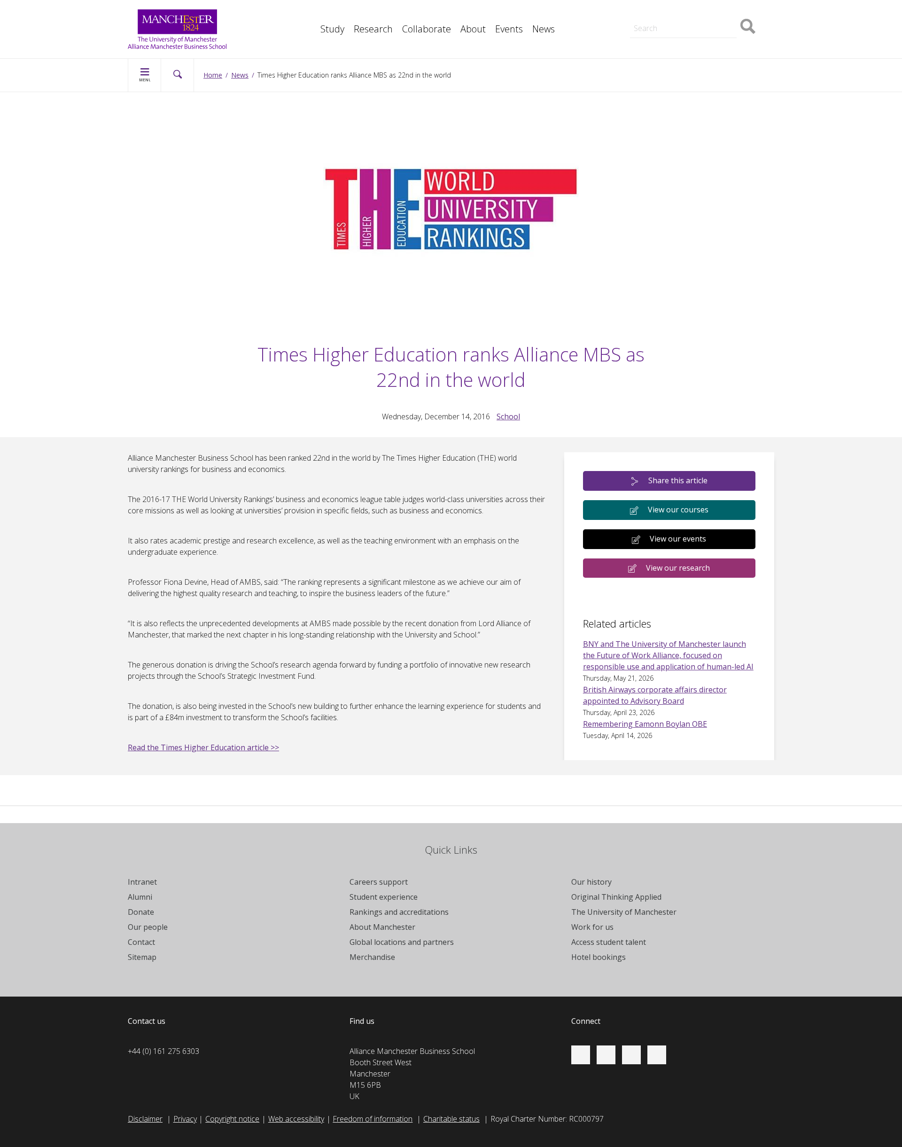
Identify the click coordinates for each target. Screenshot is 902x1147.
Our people (148, 927)
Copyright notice (232, 1119)
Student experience (384, 897)
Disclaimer (145, 1119)
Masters (636, 13)
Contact (141, 942)
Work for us (592, 927)
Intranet (142, 882)
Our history (591, 882)
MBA (307, 13)
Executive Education (493, 13)
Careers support (379, 882)
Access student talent (608, 942)
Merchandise (372, 957)
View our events (678, 539)
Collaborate (426, 29)
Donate (141, 912)
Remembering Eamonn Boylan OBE (645, 724)
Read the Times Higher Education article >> (203, 747)
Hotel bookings (598, 957)
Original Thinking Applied (616, 897)
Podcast (313, 34)
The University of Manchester (623, 912)
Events (509, 29)
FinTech (312, 34)
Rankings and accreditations (399, 912)
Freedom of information (372, 1119)
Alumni (140, 897)
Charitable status (451, 1119)
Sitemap (142, 957)
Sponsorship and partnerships (672, 13)
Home (212, 75)
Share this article (678, 480)
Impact (310, 13)
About (473, 29)
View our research (678, 568)
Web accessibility (296, 1119)
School (508, 416)
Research (373, 29)
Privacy (185, 1119)
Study (332, 29)
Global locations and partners (402, 942)
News (543, 29)
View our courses (678, 509)
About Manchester (382, 927)
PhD (629, 13)
